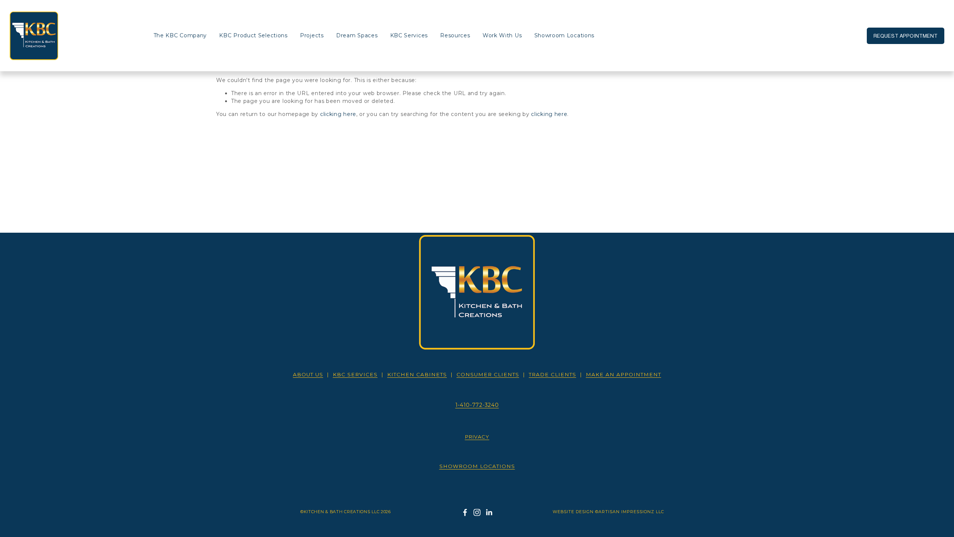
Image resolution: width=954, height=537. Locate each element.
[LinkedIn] (489, 512)
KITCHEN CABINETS (417, 374)
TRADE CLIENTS (552, 374)
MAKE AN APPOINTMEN (623, 374)
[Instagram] (477, 512)
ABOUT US (308, 374)
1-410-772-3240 (477, 405)
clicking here (338, 114)
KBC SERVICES (355, 374)
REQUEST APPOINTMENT (906, 36)
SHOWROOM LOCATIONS (477, 466)
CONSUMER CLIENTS (488, 374)
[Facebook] (465, 512)
